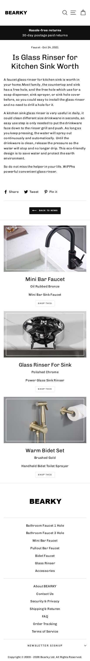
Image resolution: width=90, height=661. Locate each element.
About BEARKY (44, 586)
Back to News (48, 211)
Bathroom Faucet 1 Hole (45, 525)
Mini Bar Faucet (45, 540)
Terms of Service (45, 631)
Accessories (45, 571)
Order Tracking (45, 624)
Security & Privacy (45, 601)
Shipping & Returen (45, 609)
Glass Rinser (45, 563)
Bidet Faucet (45, 556)
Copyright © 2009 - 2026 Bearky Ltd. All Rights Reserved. (45, 657)
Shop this (45, 475)
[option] (45, 33)
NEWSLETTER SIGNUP (45, 645)
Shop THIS (45, 303)
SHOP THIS (45, 389)
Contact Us (45, 594)
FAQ (45, 616)
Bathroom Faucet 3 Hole (45, 533)
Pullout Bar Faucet (45, 548)
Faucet (35, 47)
